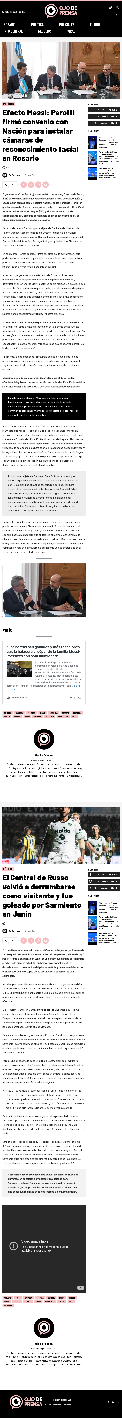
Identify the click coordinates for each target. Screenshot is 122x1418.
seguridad (50, 717)
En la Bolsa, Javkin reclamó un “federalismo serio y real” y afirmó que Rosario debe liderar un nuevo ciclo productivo (108, 172)
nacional (54, 713)
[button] (116, 14)
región (7, 717)
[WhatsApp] (38, 184)
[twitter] (48, 780)
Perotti (65, 713)
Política (8, 104)
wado (74, 717)
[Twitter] (117, 7)
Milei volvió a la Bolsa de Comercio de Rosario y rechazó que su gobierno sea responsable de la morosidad (108, 142)
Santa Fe (37, 717)
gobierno (19, 713)
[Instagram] (110, 7)
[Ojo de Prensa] (5, 175)
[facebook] (40, 780)
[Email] (45, 184)
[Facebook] (103, 7)
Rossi (27, 717)
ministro (31, 713)
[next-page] (95, 186)
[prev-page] (90, 186)
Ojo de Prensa (14, 175)
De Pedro (7, 713)
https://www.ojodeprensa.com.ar (44, 759)
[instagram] (44, 780)
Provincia (77, 713)
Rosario (17, 717)
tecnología (63, 717)
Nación (42, 713)
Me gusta (113, 109)
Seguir (114, 116)
